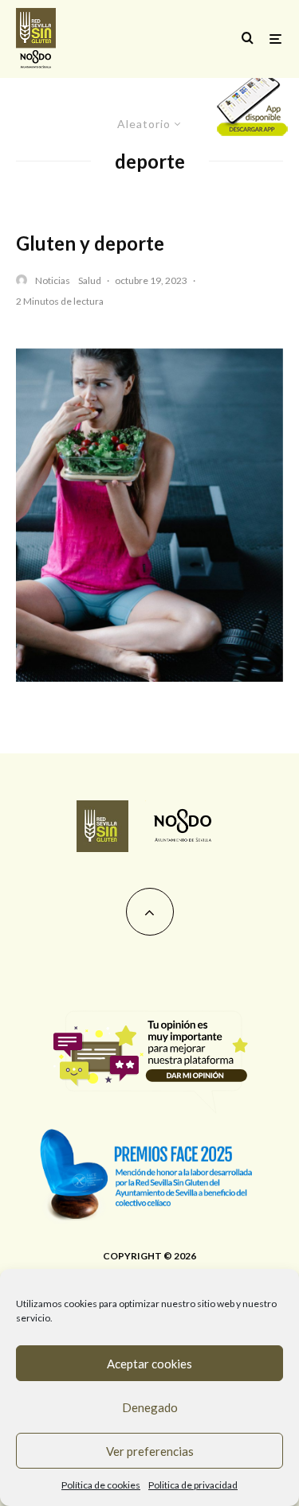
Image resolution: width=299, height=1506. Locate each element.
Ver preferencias (150, 1451)
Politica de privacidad (193, 1485)
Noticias (52, 280)
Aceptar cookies (149, 1363)
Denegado (150, 1407)
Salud (89, 280)
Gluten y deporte (90, 243)
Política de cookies (100, 1485)
